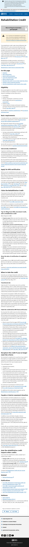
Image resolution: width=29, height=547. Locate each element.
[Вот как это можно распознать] (14, 10)
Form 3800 (3, 207)
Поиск (11, 14)
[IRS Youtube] (12, 535)
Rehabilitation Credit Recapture (9, 391)
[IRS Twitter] (5, 535)
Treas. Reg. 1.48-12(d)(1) (8, 140)
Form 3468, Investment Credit (16, 201)
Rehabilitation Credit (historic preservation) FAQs (12, 67)
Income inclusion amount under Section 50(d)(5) (15, 489)
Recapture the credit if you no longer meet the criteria (15, 81)
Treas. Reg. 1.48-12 (14, 134)
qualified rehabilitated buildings (20, 145)
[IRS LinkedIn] (10, 535)
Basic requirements (7, 74)
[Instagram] (7, 535)
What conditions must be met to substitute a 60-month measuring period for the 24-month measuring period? (14, 164)
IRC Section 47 (18, 56)
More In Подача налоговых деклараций (13, 28)
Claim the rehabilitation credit (10, 77)
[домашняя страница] (4, 13)
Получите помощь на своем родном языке (16, 40)
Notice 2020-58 (6, 497)
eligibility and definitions (14, 110)
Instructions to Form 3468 (20, 386)
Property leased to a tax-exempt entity (13, 490)
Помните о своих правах (9, 521)
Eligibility (5, 73)
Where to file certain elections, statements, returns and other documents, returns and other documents (15, 348)
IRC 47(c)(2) (20, 63)
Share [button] (7, 511)
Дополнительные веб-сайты (11, 530)
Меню (26, 14)
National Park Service (7, 477)
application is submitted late (11, 185)
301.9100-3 (16, 184)
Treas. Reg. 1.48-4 (10, 108)
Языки (4, 527)
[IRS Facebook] (2, 535)
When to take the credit (8, 79)
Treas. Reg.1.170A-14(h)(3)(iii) (9, 445)
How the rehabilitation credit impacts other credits (14, 84)
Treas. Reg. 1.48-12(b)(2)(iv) (7, 65)
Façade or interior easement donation (11, 82)
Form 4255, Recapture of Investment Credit (13, 388)
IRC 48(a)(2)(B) (22, 462)
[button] (18, 14)
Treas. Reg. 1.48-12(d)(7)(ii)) (19, 349)
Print (15, 511)
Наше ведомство (7, 518)
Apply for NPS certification (9, 76)
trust (8, 103)
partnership (18, 100)
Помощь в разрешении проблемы (12, 524)
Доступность (14, 545)
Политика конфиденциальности (14, 542)
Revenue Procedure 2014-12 (9, 499)
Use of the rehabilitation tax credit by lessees (14, 492)
